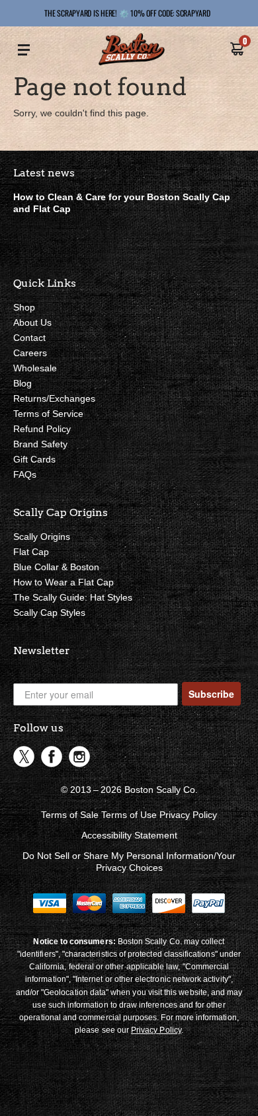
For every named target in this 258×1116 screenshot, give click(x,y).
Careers (30, 353)
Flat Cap (31, 551)
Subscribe (211, 693)
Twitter (23, 756)
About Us (32, 322)
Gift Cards (34, 459)
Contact (29, 337)
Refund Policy (42, 429)
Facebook (51, 756)
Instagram (79, 756)
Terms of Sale (70, 814)
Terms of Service (48, 413)
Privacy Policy (188, 814)
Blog (22, 383)
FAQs (24, 474)
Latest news (44, 173)
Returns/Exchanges (54, 398)
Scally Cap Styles (49, 612)
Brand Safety (40, 444)
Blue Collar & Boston (56, 567)
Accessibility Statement (129, 835)
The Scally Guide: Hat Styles (72, 597)
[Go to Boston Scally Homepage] (132, 50)
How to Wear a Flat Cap (63, 582)
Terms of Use (129, 814)
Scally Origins (41, 536)
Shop (24, 307)
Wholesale (35, 368)
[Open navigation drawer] (23, 50)
